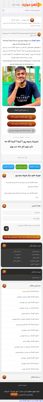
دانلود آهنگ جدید (37, 401)
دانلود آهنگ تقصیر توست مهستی (28, 297)
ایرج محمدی (35, 278)
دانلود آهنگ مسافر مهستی (30, 363)
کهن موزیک (25, 20)
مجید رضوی (36, 258)
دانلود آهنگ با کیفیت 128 (19, 124)
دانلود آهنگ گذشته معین (30, 369)
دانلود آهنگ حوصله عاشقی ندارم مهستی (25, 319)
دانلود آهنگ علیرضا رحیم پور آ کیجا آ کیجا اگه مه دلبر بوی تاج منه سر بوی (19, 34)
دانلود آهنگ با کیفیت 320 (19, 117)
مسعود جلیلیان (34, 264)
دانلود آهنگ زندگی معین (30, 291)
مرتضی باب (17, 258)
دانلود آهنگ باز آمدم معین (30, 313)
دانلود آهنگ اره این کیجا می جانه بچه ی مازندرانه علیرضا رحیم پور (22, 184)
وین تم (14, 395)
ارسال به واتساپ (21, 167)
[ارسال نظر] (6, 228)
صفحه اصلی (16, 5)
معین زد (17, 255)
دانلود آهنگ (15, 20)
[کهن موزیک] (31, 4)
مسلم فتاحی (35, 255)
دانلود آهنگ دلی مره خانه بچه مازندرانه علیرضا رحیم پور (21, 195)
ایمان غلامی (17, 251)
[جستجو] (3, 10)
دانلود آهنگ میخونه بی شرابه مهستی (26, 347)
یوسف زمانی (35, 251)
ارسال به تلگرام (35, 167)
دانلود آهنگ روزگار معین (31, 341)
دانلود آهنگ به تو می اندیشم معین (27, 352)
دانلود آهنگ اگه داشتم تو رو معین (27, 324)
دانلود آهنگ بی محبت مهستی (29, 308)
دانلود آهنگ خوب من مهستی (29, 302)
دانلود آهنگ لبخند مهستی (30, 330)
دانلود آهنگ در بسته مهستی (29, 336)
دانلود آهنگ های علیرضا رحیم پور (20, 130)
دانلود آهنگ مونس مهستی (30, 358)
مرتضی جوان (16, 261)
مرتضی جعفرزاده (34, 261)
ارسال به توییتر (8, 167)
